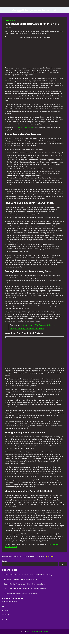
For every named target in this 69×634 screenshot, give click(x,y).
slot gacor (5, 610)
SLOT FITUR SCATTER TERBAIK (37, 631)
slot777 (4, 619)
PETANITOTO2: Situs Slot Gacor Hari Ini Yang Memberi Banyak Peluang (28, 575)
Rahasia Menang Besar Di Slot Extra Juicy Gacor (20, 593)
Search (4, 561)
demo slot (5, 615)
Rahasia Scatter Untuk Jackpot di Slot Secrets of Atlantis (23, 579)
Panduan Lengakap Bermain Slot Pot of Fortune (32, 23)
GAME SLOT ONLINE (10, 20)
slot (3, 606)
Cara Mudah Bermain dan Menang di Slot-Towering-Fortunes (25, 588)
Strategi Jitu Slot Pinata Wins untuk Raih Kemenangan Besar (24, 584)
